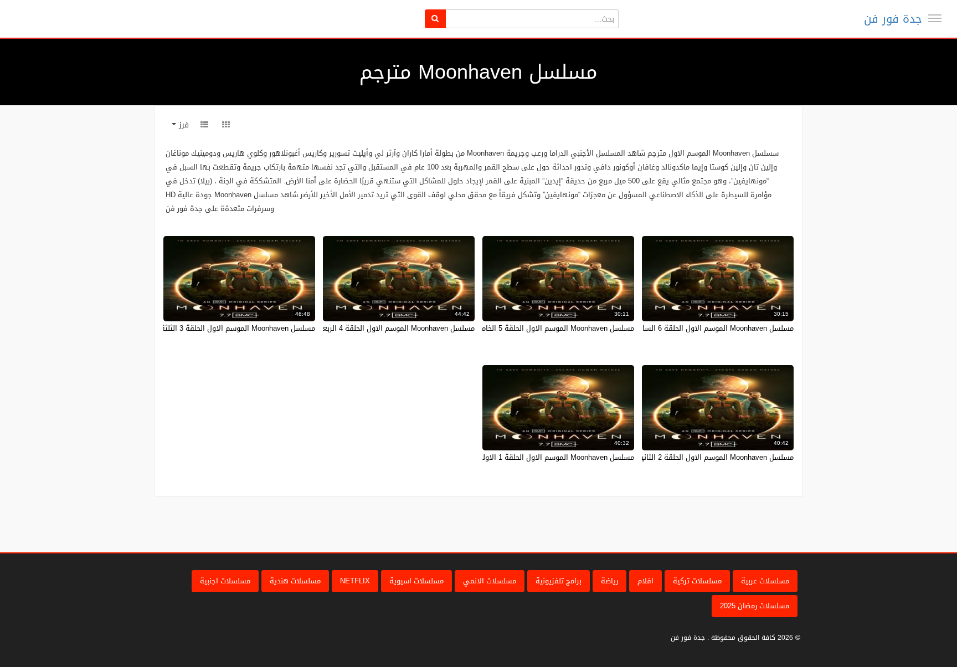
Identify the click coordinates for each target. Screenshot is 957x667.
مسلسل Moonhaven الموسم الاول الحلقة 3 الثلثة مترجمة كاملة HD (210, 328)
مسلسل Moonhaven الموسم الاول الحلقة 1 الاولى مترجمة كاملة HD (527, 457)
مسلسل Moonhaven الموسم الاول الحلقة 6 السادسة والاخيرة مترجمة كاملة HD (669, 328)
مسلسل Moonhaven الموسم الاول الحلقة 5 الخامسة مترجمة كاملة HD (524, 328)
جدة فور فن (893, 18)
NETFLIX (355, 581)
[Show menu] (935, 18)
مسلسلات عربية (765, 581)
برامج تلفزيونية (559, 581)
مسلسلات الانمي (489, 581)
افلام (645, 581)
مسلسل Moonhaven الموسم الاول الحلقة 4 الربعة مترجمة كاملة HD (369, 328)
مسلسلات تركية (697, 581)
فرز (182, 124)
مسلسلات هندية (295, 581)
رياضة (609, 581)
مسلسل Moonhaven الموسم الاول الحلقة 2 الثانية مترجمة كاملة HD (687, 457)
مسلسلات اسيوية (416, 581)
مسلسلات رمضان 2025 (754, 606)
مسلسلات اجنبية (225, 581)
